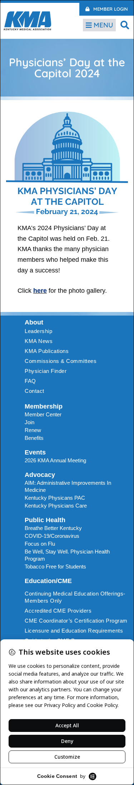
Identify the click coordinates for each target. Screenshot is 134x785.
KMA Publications (47, 351)
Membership (44, 406)
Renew (33, 430)
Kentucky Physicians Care (56, 506)
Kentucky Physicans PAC (55, 498)
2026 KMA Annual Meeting (55, 460)
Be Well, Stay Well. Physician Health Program (67, 555)
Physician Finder (45, 371)
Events (35, 452)
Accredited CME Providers (58, 611)
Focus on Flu (40, 544)
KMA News (39, 341)
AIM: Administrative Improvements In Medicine (68, 486)
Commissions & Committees (60, 361)
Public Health (45, 520)
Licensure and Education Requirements (74, 631)
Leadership (38, 331)
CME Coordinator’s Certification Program (76, 621)
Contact (34, 391)
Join (29, 422)
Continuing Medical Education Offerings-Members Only (75, 597)
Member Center (43, 414)
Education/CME (48, 580)
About (34, 322)
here (40, 290)
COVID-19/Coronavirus (52, 536)
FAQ (30, 381)
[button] (125, 25)
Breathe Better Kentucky (53, 528)
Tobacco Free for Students (55, 566)
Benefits (34, 438)
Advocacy (40, 474)
